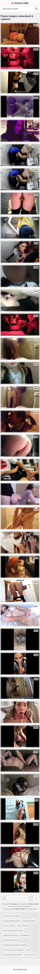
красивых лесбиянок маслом (13, 930)
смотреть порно (19, 909)
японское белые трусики (11, 921)
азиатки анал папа (23, 925)
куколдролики (25, 935)
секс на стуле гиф (30, 954)
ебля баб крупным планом (12, 954)
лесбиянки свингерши (10, 940)
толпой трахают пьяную (11, 916)
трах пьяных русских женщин (13, 950)
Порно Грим (21, 3)
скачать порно (34, 904)
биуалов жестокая (29, 921)
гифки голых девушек (10, 935)
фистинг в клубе (8, 925)
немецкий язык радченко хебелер (15, 945)
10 (36, 898)
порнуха (14, 904)
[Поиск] (36, 9)
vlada (27, 950)
